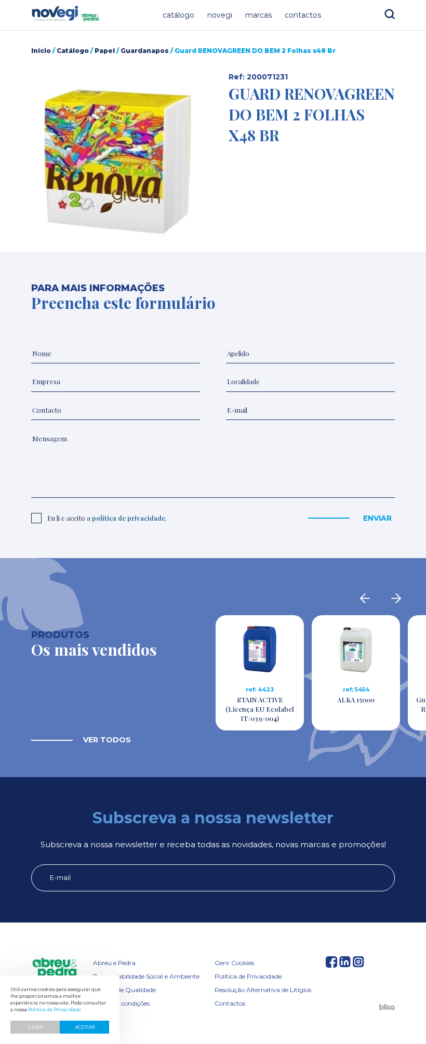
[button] (114, 161)
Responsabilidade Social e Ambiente (146, 976)
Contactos (303, 15)
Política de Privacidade (248, 976)
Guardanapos (145, 51)
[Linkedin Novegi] (345, 964)
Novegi (219, 15)
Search (389, 14)
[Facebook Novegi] (331, 964)
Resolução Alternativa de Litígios (263, 990)
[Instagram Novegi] (358, 964)
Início (41, 51)
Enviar (377, 518)
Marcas (258, 15)
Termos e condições (121, 1003)
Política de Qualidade (124, 990)
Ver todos (107, 739)
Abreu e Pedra (114, 963)
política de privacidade (128, 517)
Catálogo (178, 15)
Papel (105, 51)
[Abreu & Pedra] (54, 969)
